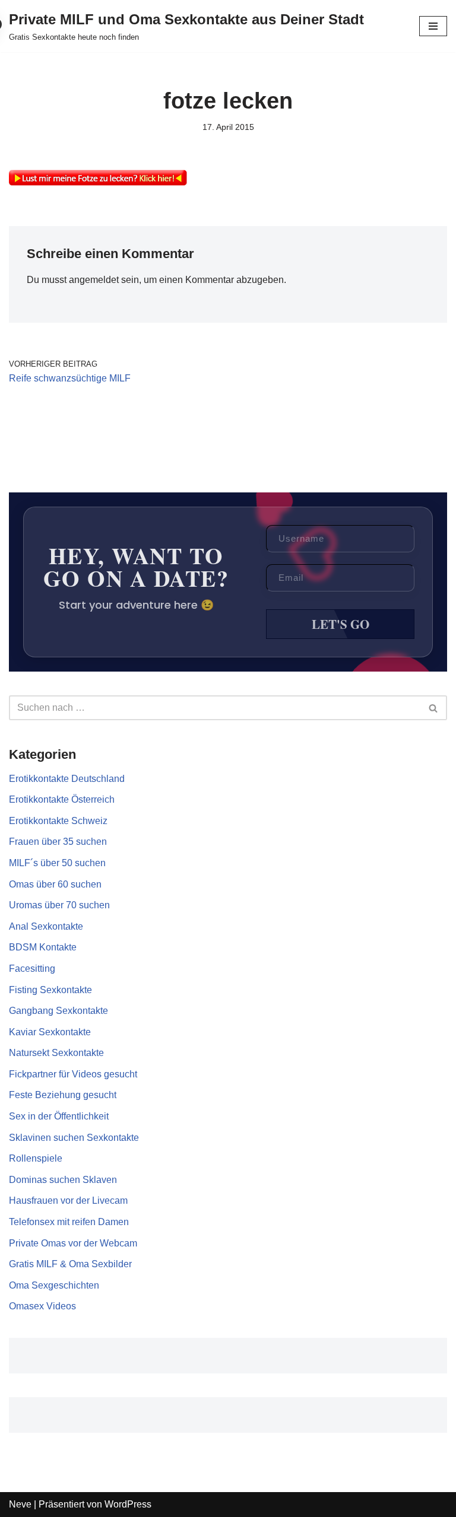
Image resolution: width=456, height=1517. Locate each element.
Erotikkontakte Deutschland (67, 779)
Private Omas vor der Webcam (73, 1243)
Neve (20, 1504)
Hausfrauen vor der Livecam (68, 1200)
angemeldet (94, 280)
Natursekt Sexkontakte (56, 1053)
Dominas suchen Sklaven (63, 1180)
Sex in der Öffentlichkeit (59, 1116)
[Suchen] (433, 707)
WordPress (127, 1504)
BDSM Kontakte (43, 947)
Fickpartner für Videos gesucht (73, 1074)
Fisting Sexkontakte (50, 990)
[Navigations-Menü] (433, 26)
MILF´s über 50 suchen (57, 863)
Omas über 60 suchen (55, 884)
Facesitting (32, 968)
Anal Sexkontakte (46, 926)
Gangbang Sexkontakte (58, 1011)
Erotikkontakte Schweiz (58, 821)
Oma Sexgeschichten (54, 1285)
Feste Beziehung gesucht (62, 1095)
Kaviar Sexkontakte (50, 1032)
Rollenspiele (35, 1158)
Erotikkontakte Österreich (62, 799)
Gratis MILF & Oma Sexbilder (70, 1264)
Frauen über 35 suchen (58, 842)
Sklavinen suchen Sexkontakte (74, 1138)
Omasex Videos (42, 1306)
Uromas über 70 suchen (59, 905)
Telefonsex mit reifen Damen (69, 1222)
